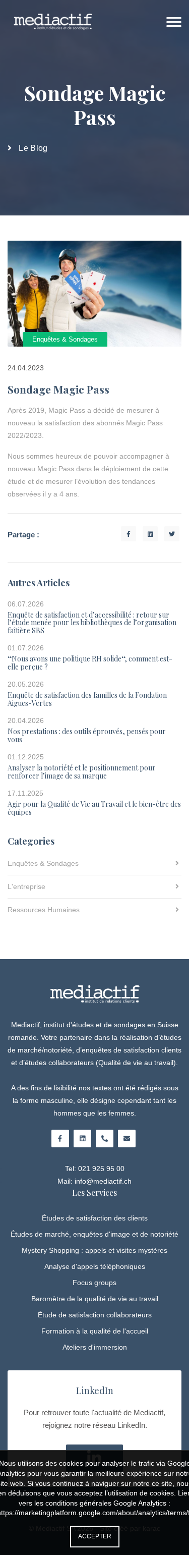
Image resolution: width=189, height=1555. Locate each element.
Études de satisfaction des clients (95, 1218)
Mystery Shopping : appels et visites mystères (94, 1250)
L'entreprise (26, 886)
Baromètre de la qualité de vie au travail (94, 1299)
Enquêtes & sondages (65, 339)
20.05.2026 (26, 685)
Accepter (94, 1536)
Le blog (33, 148)
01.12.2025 (26, 757)
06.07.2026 (26, 604)
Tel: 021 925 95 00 (94, 1168)
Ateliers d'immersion (94, 1347)
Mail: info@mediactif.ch (94, 1181)
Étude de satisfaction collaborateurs (95, 1315)
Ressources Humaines (44, 910)
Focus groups (94, 1283)
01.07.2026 (26, 648)
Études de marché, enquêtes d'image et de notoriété (94, 1234)
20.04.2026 (26, 721)
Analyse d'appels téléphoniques (94, 1266)
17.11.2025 (25, 794)
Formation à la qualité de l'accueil (94, 1331)
